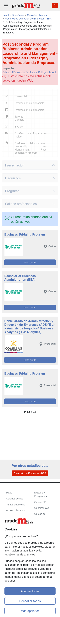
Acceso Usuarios (15, 510)
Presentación (14, 165)
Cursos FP (40, 502)
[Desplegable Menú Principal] (6, 5)
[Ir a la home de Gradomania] (26, 5)
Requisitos (13, 178)
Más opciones (30, 610)
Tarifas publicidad (15, 504)
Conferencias (41, 508)
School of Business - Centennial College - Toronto (29, 72)
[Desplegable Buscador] (55, 5)
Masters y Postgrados (40, 494)
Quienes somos (14, 498)
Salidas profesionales (21, 203)
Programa (12, 190)
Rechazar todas (30, 601)
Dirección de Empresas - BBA (30, 473)
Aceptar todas (30, 591)
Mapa (9, 492)
